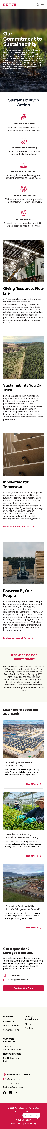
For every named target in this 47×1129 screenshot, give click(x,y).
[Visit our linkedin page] (10, 1092)
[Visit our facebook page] (4, 1092)
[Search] (37, 4)
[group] (23, 50)
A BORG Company (23, 1120)
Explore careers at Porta (16, 638)
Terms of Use (17, 1123)
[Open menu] (42, 4)
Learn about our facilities (17, 526)
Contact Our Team (23, 988)
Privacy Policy (30, 1123)
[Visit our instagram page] (16, 1092)
